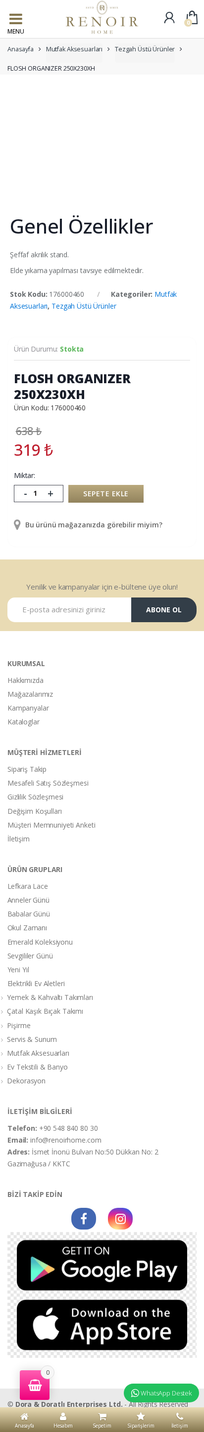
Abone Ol (164, 609)
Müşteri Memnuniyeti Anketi (51, 825)
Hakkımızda (25, 680)
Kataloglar (23, 721)
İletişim (18, 838)
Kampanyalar (28, 708)
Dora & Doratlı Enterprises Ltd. (69, 1404)
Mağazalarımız (30, 694)
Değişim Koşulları (34, 811)
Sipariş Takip (27, 769)
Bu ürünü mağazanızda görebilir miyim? (92, 524)
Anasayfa (20, 49)
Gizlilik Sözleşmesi (35, 796)
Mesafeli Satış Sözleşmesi (48, 783)
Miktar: (24, 475)
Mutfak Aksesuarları (74, 49)
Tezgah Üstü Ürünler (145, 49)
